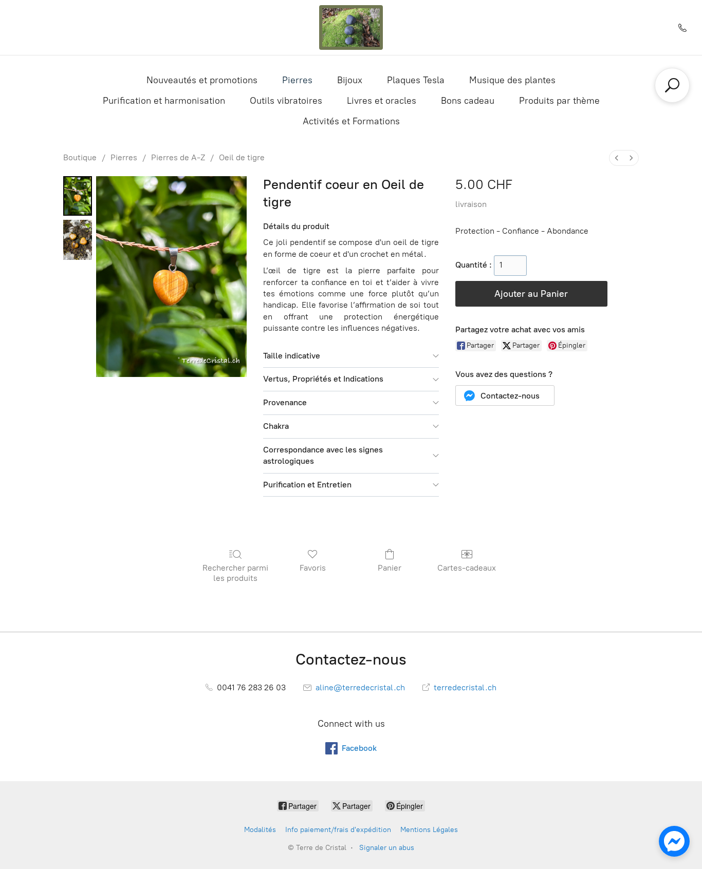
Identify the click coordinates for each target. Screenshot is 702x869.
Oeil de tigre (242, 157)
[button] (505, 395)
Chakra (276, 426)
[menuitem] (616, 157)
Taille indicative (291, 356)
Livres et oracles (381, 100)
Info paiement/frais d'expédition (338, 829)
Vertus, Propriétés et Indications (323, 379)
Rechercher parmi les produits (235, 572)
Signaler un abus (386, 847)
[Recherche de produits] (672, 85)
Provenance (285, 402)
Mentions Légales (429, 829)
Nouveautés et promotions (201, 80)
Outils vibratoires (286, 100)
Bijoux (349, 80)
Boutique (80, 157)
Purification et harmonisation (164, 100)
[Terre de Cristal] (351, 27)
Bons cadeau (467, 100)
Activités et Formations (351, 121)
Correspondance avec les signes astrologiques (323, 455)
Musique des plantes (512, 80)
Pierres (297, 80)
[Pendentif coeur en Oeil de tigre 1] (77, 239)
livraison (471, 204)
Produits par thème (559, 100)
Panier (389, 568)
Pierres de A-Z (178, 157)
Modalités (260, 829)
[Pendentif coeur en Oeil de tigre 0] (77, 196)
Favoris (313, 568)
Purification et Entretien (307, 484)
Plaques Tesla (416, 80)
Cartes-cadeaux (466, 568)
